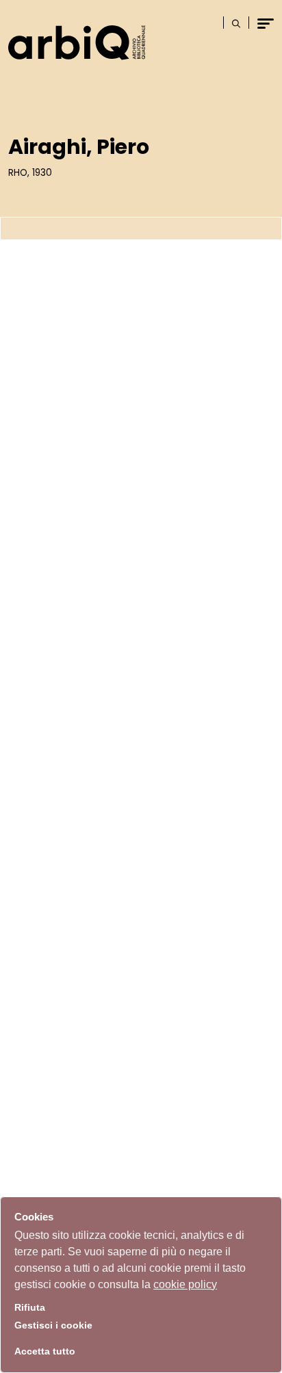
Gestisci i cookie (53, 1325)
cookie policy (185, 1284)
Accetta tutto (44, 1351)
